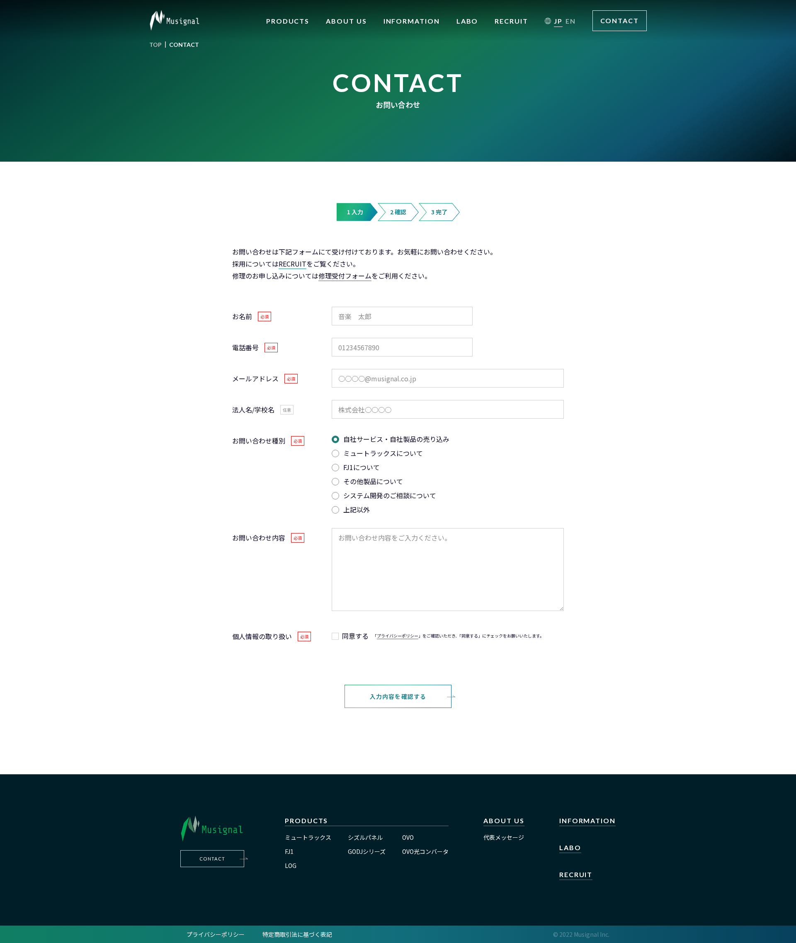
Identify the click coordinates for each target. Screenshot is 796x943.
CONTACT (619, 20)
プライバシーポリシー (397, 636)
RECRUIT (292, 264)
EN (570, 21)
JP (558, 21)
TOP (155, 44)
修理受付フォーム (344, 276)
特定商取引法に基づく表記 (297, 934)
